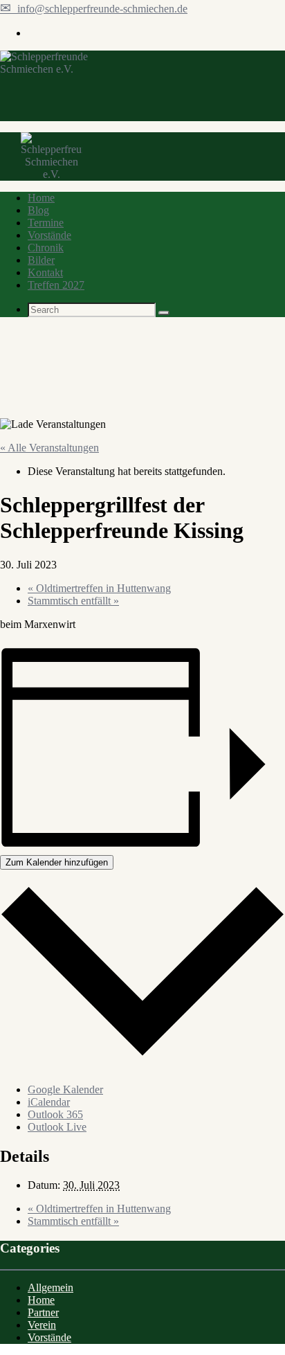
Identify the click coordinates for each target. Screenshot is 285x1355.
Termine (46, 222)
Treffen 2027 (56, 285)
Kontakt (45, 272)
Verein (42, 1325)
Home (41, 198)
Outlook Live (57, 1127)
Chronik (46, 247)
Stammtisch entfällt (73, 601)
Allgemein (50, 1287)
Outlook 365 (55, 1114)
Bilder (41, 260)
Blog (38, 210)
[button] (163, 313)
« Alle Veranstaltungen (49, 448)
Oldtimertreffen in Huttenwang (99, 588)
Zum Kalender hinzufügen (57, 862)
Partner (43, 1312)
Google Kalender (65, 1089)
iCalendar (49, 1102)
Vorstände (49, 235)
